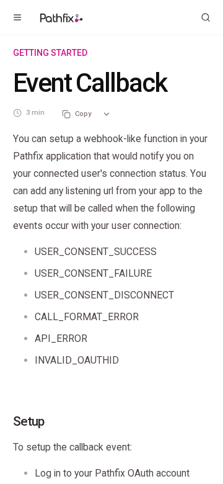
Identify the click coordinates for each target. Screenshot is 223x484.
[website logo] (61, 17)
